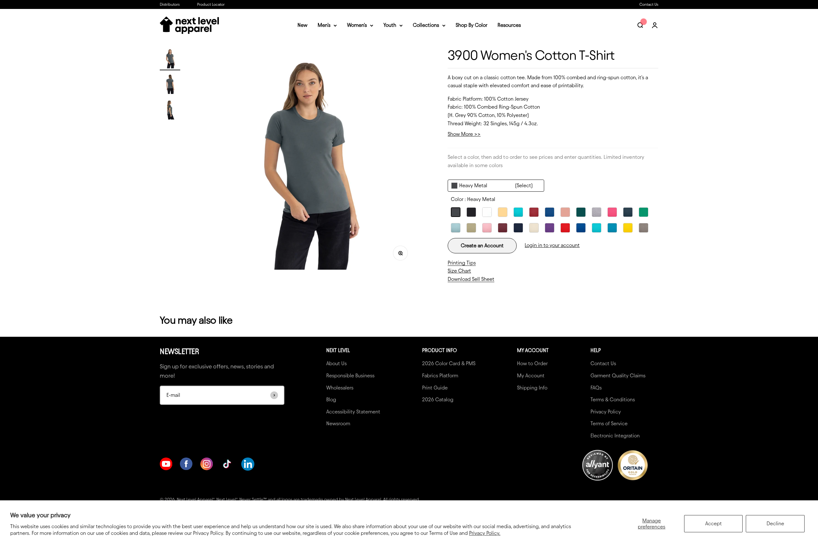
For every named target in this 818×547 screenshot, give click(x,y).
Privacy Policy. (484, 533)
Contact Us (648, 4)
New (302, 25)
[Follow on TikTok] (227, 464)
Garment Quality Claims (617, 375)
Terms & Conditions (612, 399)
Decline (775, 523)
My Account (530, 375)
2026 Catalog (437, 399)
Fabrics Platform (440, 375)
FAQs (596, 387)
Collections (426, 25)
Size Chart (459, 271)
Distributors (170, 4)
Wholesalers (339, 387)
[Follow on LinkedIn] (247, 464)
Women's (357, 25)
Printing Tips (462, 263)
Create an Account (482, 245)
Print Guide (435, 387)
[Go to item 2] (170, 84)
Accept (713, 523)
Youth (389, 25)
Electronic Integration (615, 435)
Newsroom (338, 423)
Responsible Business (350, 375)
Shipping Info (532, 387)
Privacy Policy (605, 411)
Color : (473, 199)
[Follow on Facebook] (186, 468)
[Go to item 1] (170, 59)
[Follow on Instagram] (206, 468)
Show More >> (464, 134)
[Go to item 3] (170, 110)
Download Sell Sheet (471, 279)
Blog (331, 399)
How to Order (532, 363)
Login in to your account (552, 245)
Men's (324, 25)
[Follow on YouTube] (166, 468)
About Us (336, 363)
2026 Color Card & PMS (448, 363)
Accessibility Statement (353, 411)
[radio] (455, 212)
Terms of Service (609, 423)
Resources (509, 25)
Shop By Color (471, 25)
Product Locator (211, 4)
